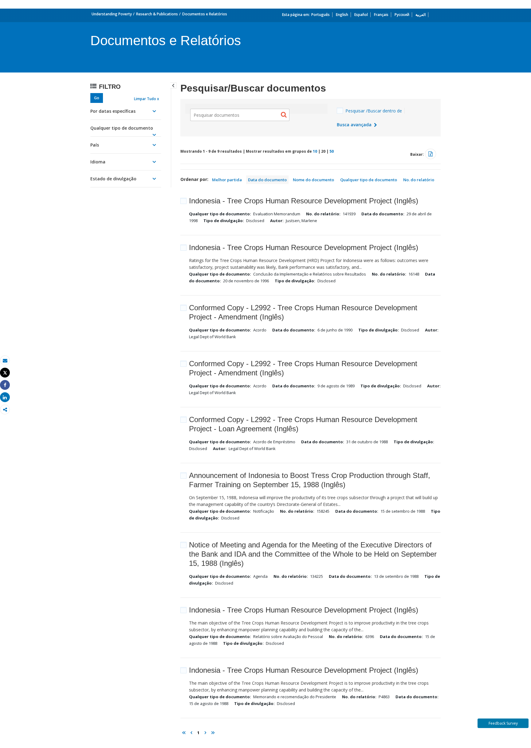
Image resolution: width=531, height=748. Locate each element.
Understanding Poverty (112, 14)
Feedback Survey (503, 723)
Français (381, 14)
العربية (420, 14)
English (342, 14)
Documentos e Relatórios (204, 14)
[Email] (5, 360)
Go (96, 97)
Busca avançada (355, 124)
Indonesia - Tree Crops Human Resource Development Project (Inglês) (303, 201)
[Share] (5, 385)
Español (361, 14)
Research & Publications (157, 14)
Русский (402, 14)
